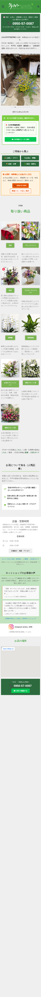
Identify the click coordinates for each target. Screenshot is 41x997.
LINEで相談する (21, 691)
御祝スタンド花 (10, 428)
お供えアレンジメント (10, 384)
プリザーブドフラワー (31, 292)
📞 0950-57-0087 (20, 23)
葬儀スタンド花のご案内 (20, 191)
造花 (10, 290)
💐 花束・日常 (11, 164)
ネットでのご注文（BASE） (12, 559)
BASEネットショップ (29, 618)
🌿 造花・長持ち (30, 164)
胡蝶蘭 (10, 338)
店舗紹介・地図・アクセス (20, 551)
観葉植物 (31, 338)
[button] (3, 79)
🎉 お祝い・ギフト (11, 158)
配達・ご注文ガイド (32, 452)
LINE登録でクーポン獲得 (21, 139)
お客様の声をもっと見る (12, 618)
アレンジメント (30, 245)
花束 (10, 245)
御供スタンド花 (30, 383)
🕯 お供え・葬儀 (30, 158)
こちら (18, 449)
